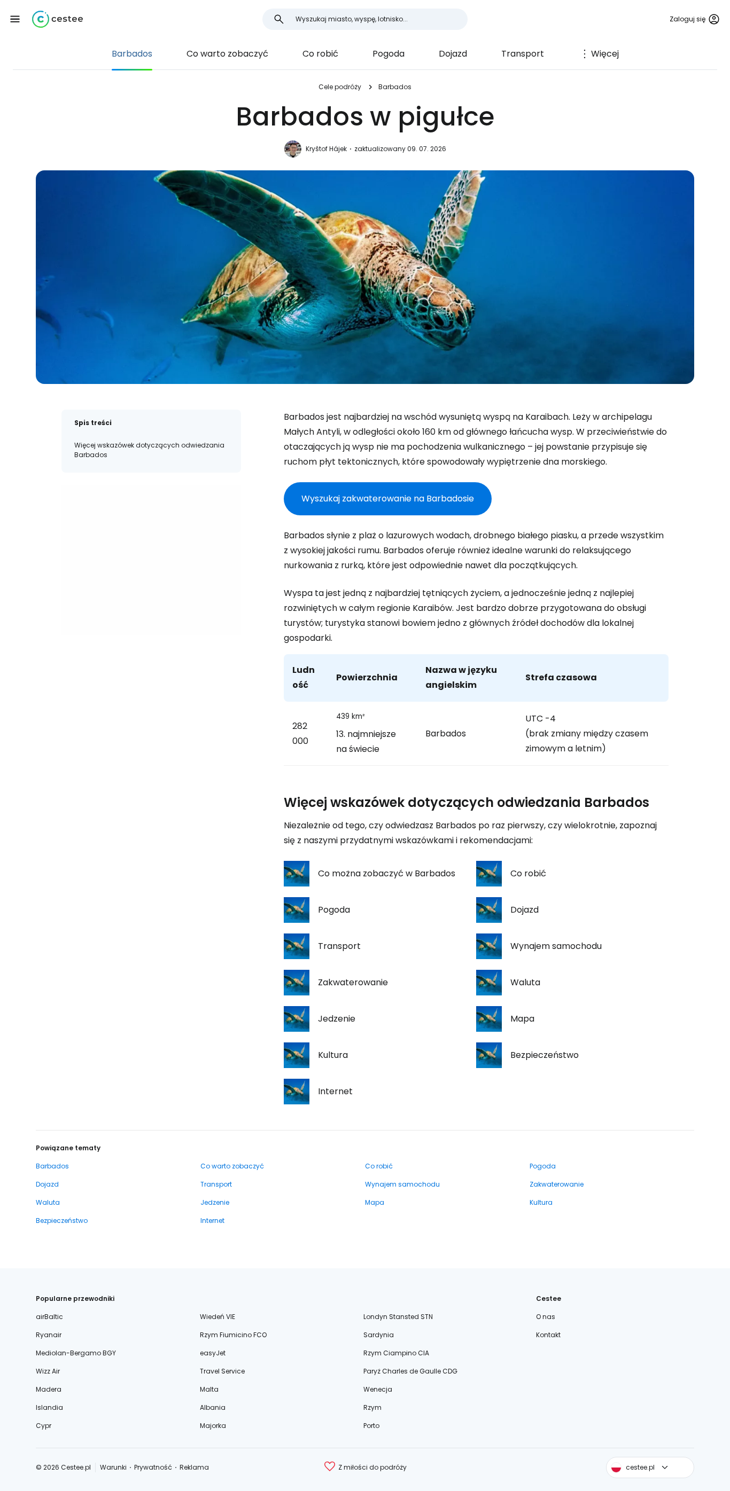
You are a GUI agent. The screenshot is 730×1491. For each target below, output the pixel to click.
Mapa (374, 1202)
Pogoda (388, 54)
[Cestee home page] (57, 19)
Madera (48, 1389)
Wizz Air (48, 1371)
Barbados (132, 54)
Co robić (320, 54)
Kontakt (548, 1334)
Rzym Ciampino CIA (396, 1352)
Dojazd (453, 54)
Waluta (48, 1202)
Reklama (194, 1467)
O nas (545, 1316)
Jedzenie (214, 1202)
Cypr (43, 1425)
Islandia (49, 1407)
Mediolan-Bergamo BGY (76, 1352)
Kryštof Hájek (326, 148)
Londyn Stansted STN (398, 1316)
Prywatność (153, 1467)
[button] (15, 19)
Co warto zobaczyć (227, 54)
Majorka (213, 1425)
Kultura (541, 1202)
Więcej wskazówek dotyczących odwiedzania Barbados (149, 450)
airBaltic (49, 1316)
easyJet (213, 1352)
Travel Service (222, 1371)
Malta (209, 1389)
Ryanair (48, 1334)
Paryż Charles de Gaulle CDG (410, 1371)
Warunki (113, 1467)
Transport (522, 54)
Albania (213, 1407)
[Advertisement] (151, 560)
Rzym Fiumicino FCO (233, 1334)
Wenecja (377, 1389)
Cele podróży (340, 86)
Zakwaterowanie (557, 1184)
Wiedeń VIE (217, 1316)
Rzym (372, 1407)
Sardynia (378, 1334)
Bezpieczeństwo (62, 1220)
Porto (371, 1425)
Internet (212, 1220)
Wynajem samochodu (402, 1184)
